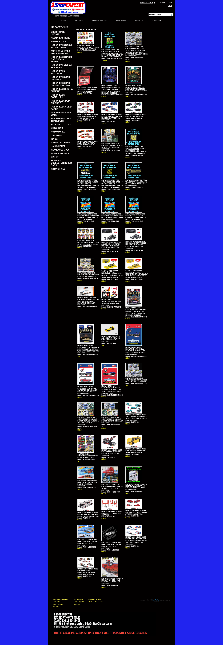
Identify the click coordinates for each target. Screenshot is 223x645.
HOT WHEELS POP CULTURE (60, 102)
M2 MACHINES (58, 169)
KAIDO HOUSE (58, 146)
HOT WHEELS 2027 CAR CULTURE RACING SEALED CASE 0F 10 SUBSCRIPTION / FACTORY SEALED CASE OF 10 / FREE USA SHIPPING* (112, 53)
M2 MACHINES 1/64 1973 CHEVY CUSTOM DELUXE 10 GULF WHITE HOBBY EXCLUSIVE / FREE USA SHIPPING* (88, 301)
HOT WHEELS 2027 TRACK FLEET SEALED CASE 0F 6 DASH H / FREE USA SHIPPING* (111, 545)
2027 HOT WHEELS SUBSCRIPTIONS (60, 52)
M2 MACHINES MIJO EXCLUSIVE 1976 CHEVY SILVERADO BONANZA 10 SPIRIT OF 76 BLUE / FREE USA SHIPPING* (111, 389)
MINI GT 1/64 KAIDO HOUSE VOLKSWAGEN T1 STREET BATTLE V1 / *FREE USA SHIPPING (111, 452)
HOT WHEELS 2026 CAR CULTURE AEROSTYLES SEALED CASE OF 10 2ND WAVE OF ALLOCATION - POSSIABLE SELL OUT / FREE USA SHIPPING (136, 51)
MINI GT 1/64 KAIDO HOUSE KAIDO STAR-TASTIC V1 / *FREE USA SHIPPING (87, 143)
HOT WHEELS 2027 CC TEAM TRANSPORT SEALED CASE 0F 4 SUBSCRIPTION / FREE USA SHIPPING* (136, 183)
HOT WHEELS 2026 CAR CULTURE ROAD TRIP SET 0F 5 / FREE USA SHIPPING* (88, 275)
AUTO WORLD (58, 132)
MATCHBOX (57, 128)
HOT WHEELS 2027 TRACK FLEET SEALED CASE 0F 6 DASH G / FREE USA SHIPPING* (87, 542)
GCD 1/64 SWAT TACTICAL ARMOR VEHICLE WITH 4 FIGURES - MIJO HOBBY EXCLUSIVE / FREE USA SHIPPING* (111, 245)
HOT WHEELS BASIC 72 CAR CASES (61, 46)
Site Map (55, 606)
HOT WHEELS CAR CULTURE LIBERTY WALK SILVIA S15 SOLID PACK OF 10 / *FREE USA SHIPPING (136, 487)
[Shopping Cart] (155, 3)
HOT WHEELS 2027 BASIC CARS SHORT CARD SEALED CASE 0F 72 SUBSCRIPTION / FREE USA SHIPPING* (88, 216)
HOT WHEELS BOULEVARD (58, 72)
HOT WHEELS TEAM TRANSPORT (61, 120)
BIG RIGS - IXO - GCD (61, 124)
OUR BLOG (79, 20)
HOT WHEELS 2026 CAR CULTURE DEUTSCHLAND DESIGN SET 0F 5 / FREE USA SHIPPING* (112, 420)
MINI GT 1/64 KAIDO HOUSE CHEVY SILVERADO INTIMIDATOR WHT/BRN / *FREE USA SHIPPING (87, 571)
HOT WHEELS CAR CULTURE (60, 78)
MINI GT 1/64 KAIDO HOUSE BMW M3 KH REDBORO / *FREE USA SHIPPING (87, 116)
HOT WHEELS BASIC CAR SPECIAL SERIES (61, 59)
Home (63, 20)
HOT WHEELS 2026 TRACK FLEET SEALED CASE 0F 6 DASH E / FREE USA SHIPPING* (87, 483)
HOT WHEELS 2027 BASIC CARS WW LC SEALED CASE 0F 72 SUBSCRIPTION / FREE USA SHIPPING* (112, 216)
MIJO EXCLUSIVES (60, 150)
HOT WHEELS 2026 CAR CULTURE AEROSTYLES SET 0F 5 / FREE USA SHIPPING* (136, 380)
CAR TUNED (57, 135)
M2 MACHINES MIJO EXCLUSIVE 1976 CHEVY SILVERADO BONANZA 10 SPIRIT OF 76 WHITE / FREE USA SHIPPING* (135, 350)
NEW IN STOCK (58, 41)
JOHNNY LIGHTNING (61, 143)
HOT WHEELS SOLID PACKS (61, 108)
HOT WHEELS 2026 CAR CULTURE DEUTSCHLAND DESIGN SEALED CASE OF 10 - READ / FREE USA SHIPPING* (88, 420)
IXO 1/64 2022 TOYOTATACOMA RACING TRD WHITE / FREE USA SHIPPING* (111, 302)
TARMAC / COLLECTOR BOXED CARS (61, 163)
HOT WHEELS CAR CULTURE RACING (60, 84)
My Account (157, 20)
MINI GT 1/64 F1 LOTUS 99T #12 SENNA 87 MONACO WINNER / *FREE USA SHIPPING (111, 339)
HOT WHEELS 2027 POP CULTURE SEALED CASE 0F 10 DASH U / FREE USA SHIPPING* (111, 146)
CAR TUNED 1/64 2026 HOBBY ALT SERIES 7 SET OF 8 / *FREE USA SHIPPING (88, 47)
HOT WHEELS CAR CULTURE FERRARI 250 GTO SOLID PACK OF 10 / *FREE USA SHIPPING (112, 581)
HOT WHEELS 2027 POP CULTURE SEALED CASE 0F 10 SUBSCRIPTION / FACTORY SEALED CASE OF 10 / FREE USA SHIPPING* (112, 183)
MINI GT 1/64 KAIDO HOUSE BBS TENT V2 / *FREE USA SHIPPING (111, 513)
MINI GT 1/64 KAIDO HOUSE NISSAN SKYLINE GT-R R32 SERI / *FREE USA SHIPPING (87, 514)
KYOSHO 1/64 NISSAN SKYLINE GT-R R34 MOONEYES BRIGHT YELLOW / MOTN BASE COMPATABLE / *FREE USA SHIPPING (136, 274)
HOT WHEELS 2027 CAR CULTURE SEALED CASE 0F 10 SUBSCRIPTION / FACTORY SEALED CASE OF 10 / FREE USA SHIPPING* (136, 150)
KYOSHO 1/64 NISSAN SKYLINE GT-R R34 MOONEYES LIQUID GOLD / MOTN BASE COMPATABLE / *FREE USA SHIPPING (111, 273)
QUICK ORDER (121, 20)
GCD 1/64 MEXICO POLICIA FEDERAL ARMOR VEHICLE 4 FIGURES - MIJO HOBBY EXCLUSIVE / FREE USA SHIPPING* (136, 244)
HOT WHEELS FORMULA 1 (58, 96)
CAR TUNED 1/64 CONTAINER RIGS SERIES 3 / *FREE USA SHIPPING (88, 456)
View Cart (139, 20)
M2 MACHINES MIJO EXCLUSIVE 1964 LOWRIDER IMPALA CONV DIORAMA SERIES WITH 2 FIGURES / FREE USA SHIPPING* (136, 311)
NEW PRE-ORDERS (60, 38)
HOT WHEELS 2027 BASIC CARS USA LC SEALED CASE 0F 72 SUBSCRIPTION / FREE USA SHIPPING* (136, 216)
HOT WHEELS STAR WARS (61, 114)
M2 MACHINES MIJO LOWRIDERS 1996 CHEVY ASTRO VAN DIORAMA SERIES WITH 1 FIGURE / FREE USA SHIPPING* (111, 89)
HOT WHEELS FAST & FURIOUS (62, 90)
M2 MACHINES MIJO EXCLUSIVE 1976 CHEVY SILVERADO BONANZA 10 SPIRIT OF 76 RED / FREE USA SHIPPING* (87, 390)
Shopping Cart (146, 3)
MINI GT (54, 157)
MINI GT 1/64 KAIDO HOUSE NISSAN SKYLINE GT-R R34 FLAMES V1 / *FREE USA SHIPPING (111, 117)
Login (170, 6)
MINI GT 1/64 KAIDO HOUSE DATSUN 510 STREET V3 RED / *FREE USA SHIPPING (136, 512)
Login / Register (79, 601)
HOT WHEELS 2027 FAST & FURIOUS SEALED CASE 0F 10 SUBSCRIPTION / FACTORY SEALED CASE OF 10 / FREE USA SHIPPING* (88, 183)
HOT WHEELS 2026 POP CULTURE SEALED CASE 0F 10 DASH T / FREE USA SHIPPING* (111, 487)
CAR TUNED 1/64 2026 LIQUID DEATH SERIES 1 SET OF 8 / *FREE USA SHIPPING (88, 242)
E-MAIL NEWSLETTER (99, 20)
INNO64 (54, 139)
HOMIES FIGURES (60, 153)
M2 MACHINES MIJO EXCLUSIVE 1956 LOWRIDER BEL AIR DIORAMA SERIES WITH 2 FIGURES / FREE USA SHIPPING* (88, 349)
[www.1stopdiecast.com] (67, 17)
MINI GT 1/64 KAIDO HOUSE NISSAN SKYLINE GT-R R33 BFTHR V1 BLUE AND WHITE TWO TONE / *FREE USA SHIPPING (136, 540)
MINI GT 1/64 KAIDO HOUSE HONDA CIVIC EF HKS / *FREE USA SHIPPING (135, 116)
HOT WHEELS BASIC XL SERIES (61, 66)
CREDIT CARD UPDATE (58, 33)
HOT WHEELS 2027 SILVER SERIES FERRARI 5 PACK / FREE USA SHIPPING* (87, 89)
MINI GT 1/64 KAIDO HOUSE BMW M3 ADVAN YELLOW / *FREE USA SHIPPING (135, 450)
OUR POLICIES (58, 604)
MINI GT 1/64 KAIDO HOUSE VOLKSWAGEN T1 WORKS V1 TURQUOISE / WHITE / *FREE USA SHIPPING (136, 417)
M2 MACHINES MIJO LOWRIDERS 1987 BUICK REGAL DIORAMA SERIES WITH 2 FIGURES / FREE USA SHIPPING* (136, 89)
